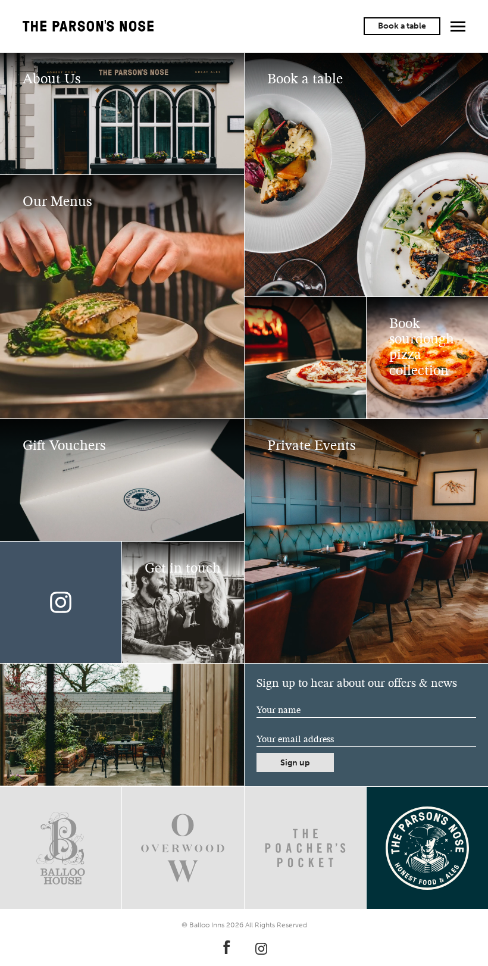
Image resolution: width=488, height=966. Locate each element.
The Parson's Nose (88, 26)
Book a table (402, 26)
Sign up (295, 763)
